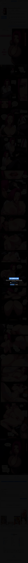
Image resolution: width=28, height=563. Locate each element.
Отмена (17, 284)
